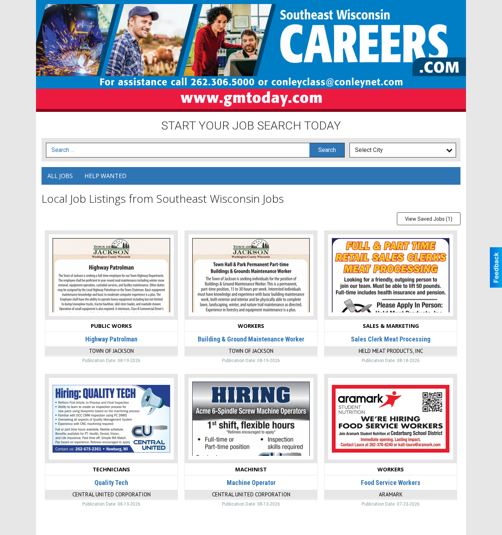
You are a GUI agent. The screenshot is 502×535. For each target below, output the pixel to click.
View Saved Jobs (428, 219)
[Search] (326, 150)
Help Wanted (105, 176)
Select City (369, 149)
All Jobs (60, 176)
